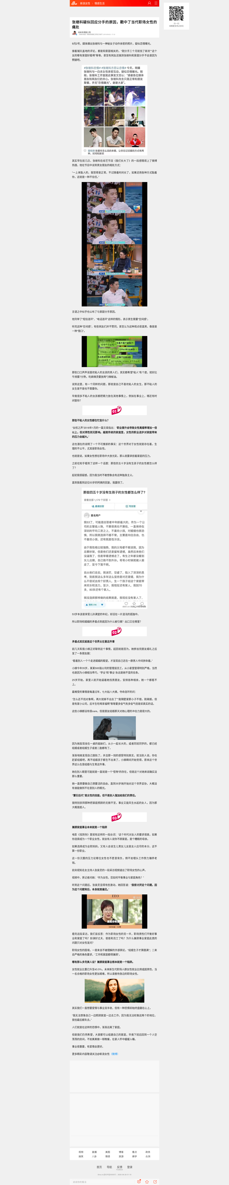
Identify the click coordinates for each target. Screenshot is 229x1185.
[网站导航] (156, 3)
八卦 (94, 1156)
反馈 (119, 1167)
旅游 (121, 1156)
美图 (107, 1152)
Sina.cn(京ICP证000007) (107, 1174)
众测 (148, 1156)
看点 (134, 1152)
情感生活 (100, 3)
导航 (109, 1167)
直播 (94, 1152)
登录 (129, 1167)
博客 (121, 1152)
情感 (107, 1156)
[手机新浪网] (74, 3)
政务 (148, 1152)
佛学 (134, 1156)
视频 (81, 1152)
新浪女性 (85, 3)
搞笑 (81, 1156)
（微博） (115, 1054)
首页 (99, 1167)
